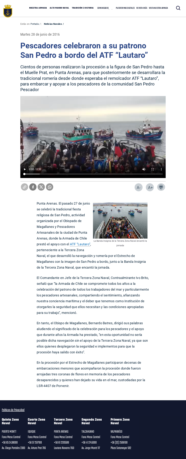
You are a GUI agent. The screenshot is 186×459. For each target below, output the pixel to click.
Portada (35, 23)
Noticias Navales (53, 23)
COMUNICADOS (103, 8)
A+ (150, 187)
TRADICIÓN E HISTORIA (83, 8)
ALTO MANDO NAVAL (59, 8)
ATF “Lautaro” (80, 244)
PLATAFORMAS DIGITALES (125, 8)
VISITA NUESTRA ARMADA (158, 8)
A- (138, 187)
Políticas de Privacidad (13, 410)
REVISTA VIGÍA (141, 8)
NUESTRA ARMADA (38, 8)
